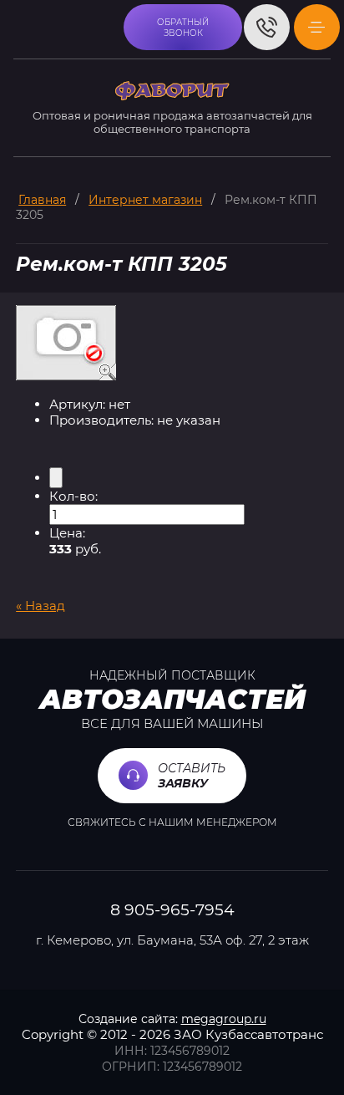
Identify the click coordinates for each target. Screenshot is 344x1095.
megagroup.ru (223, 1018)
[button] (183, 27)
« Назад (40, 606)
